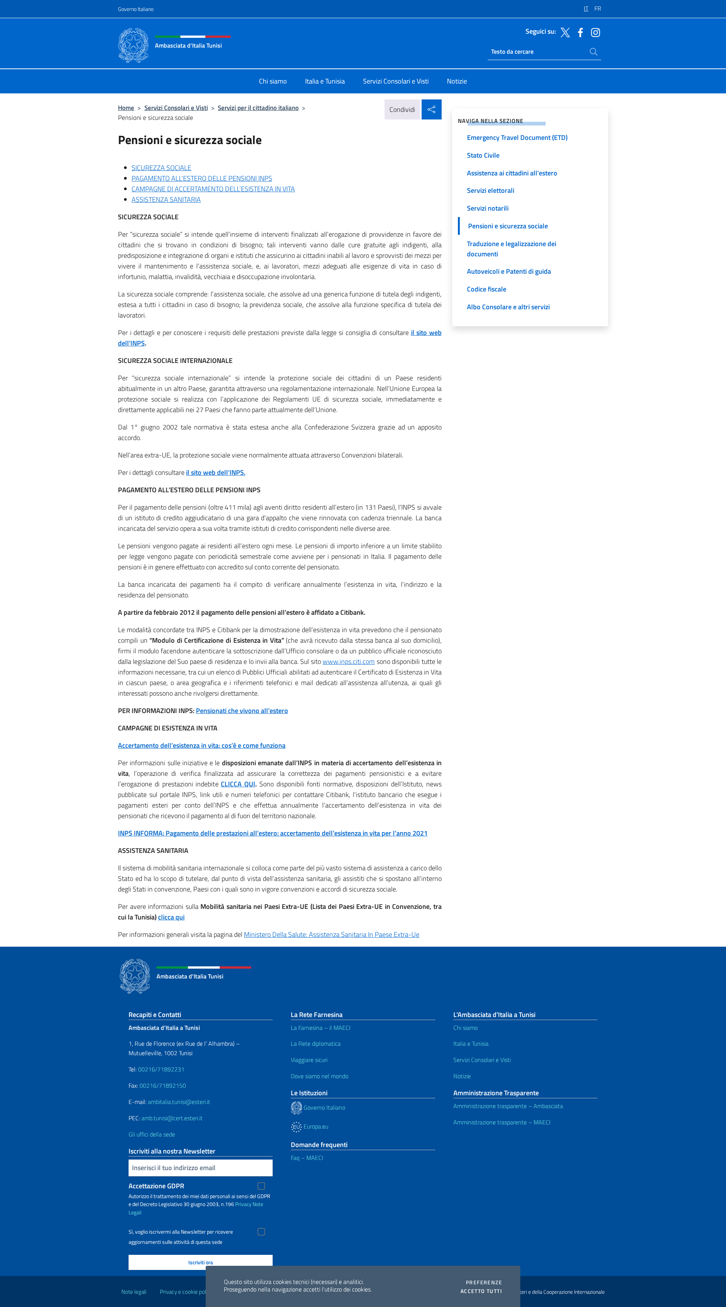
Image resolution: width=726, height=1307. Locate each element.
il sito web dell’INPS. (215, 472)
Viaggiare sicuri (309, 1059)
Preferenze (484, 1282)
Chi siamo (465, 1027)
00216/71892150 (163, 1085)
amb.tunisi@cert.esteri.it (172, 1118)
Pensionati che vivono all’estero (242, 710)
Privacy (243, 1204)
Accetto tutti (481, 1291)
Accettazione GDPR (156, 1186)
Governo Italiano (136, 9)
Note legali (133, 1291)
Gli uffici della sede (152, 1134)
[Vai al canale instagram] (593, 31)
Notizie (462, 1076)
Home (126, 107)
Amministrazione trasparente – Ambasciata (508, 1105)
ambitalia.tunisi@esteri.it (179, 1101)
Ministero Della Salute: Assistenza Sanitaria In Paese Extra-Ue (331, 934)
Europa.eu (315, 1126)
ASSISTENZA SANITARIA (166, 199)
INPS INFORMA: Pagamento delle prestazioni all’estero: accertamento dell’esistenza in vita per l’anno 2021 (273, 833)
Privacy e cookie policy (186, 1291)
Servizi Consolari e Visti (176, 107)
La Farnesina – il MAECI (321, 1027)
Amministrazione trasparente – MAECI (502, 1122)
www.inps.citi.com (349, 661)
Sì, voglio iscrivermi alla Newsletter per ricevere (181, 1232)
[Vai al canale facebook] (578, 31)
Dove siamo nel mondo (319, 1076)
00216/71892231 (161, 1069)
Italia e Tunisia (471, 1043)
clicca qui (171, 917)
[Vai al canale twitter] (563, 31)
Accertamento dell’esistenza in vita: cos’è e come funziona (201, 745)
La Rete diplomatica (316, 1043)
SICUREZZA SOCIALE (161, 168)
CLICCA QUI (238, 784)
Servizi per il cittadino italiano (258, 107)
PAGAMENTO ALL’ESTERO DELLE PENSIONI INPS (202, 178)
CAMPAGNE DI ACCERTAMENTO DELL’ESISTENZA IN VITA (213, 189)
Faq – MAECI (307, 1157)
